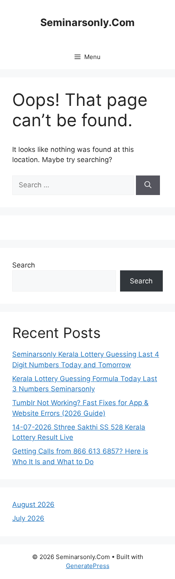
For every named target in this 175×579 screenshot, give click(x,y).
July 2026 (28, 518)
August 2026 (33, 504)
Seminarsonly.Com (87, 22)
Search (23, 265)
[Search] (148, 185)
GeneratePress (87, 566)
